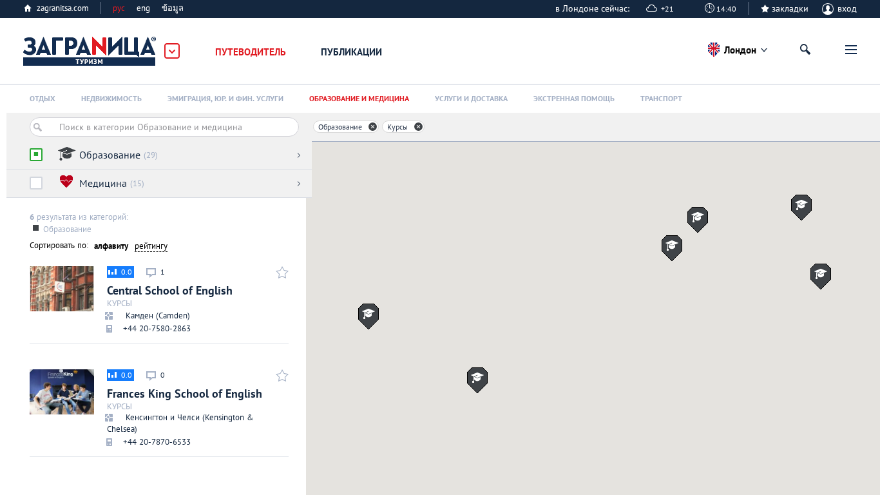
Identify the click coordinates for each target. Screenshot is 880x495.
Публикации (351, 52)
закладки (790, 8)
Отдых (42, 98)
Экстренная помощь (574, 98)
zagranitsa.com (63, 8)
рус (119, 8)
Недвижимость (111, 98)
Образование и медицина (359, 98)
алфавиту (111, 245)
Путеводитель (250, 52)
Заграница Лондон (90, 51)
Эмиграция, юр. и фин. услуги (225, 98)
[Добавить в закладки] (281, 272)
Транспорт (661, 98)
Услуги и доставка (471, 98)
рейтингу (151, 245)
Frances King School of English (184, 408)
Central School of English (170, 300)
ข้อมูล (173, 8)
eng (143, 8)
